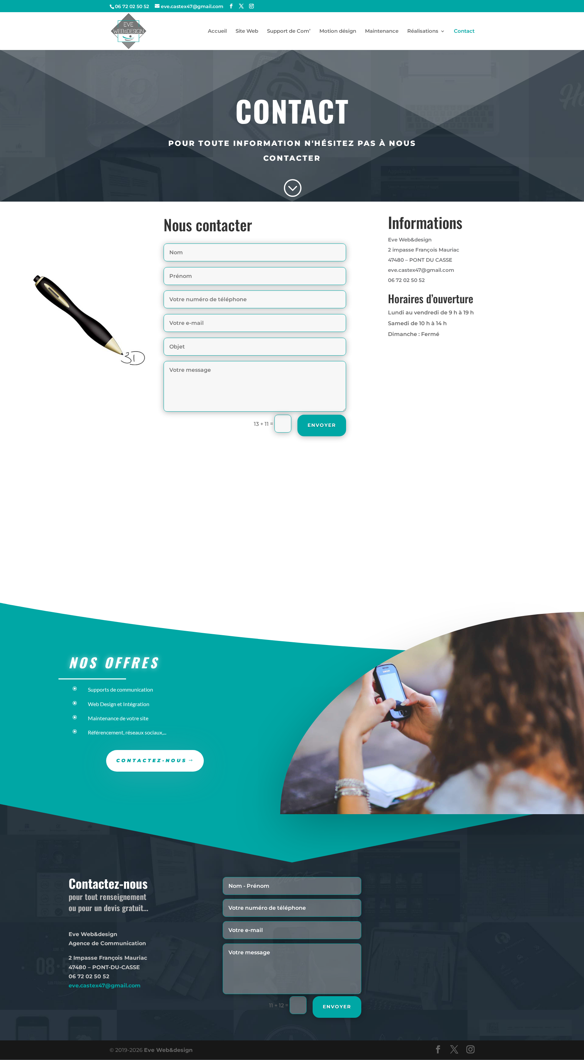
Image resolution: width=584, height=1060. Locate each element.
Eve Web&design (168, 1050)
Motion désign (337, 31)
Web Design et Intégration (118, 704)
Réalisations (422, 31)
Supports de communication (120, 689)
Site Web (247, 31)
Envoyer (322, 425)
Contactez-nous (151, 760)
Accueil (217, 31)
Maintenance (381, 31)
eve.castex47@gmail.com (105, 985)
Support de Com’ (289, 31)
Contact (464, 31)
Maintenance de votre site (118, 718)
